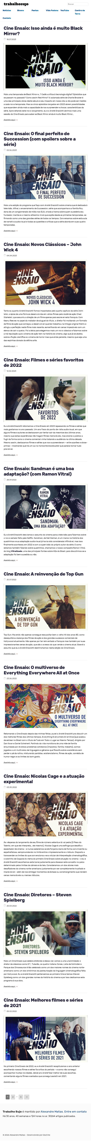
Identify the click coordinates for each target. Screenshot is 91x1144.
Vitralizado (16, 551)
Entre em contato (75, 1111)
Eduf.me (46, 1135)
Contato (7, 18)
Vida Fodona (52, 10)
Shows (20, 10)
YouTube (64, 10)
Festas (35, 10)
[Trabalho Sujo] (16, 4)
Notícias (7, 10)
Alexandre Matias (52, 1111)
